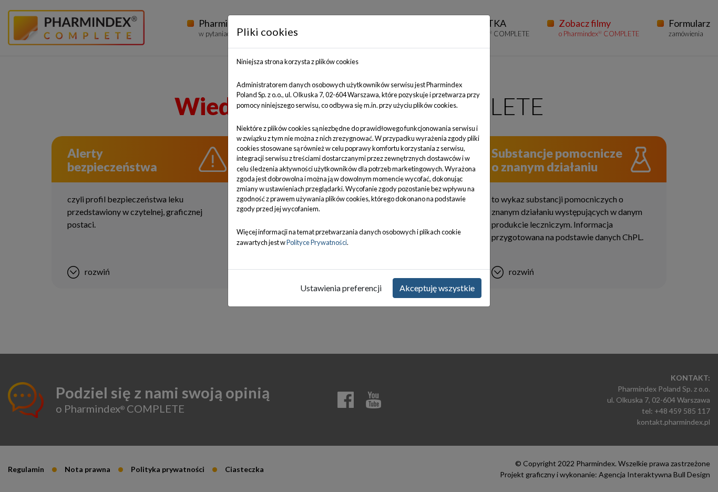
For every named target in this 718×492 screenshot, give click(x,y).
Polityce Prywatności (316, 242)
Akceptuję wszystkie (437, 288)
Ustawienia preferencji (341, 288)
